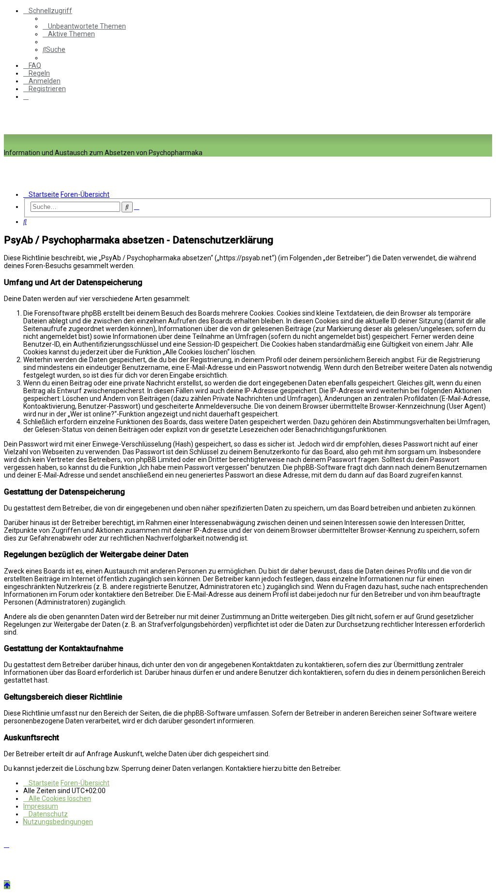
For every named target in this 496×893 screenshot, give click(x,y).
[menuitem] (84, 26)
